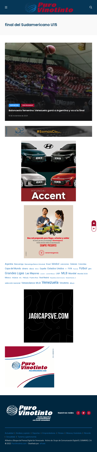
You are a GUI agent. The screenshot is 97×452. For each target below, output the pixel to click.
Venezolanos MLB (31, 283)
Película (25, 278)
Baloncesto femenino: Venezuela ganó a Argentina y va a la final (46, 110)
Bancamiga (18, 264)
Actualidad (9, 433)
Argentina (9, 264)
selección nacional (12, 283)
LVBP (58, 274)
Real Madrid (44, 277)
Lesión (42, 274)
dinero (25, 268)
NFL (20, 278)
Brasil (48, 264)
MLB (64, 273)
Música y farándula (73, 433)
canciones (64, 264)
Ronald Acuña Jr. (71, 278)
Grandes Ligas (14, 273)
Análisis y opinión (23, 433)
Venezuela (50, 282)
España (43, 268)
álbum (72, 283)
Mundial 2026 (82, 274)
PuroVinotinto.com (19, 444)
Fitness (61, 433)
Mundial (72, 273)
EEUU (37, 269)
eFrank (42, 444)
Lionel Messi (50, 274)
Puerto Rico (34, 278)
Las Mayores (32, 273)
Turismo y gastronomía (27, 437)
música (15, 278)
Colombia (82, 264)
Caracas (73, 264)
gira (89, 269)
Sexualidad (10, 437)
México (8, 278)
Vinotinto (64, 283)
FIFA (70, 269)
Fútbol (83, 268)
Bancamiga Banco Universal (35, 264)
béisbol (55, 264)
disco (31, 269)
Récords (87, 433)
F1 (66, 269)
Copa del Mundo (13, 268)
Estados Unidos (55, 268)
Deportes (14, 105)
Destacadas (27, 105)
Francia (75, 269)
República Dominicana (57, 278)
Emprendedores (48, 433)
